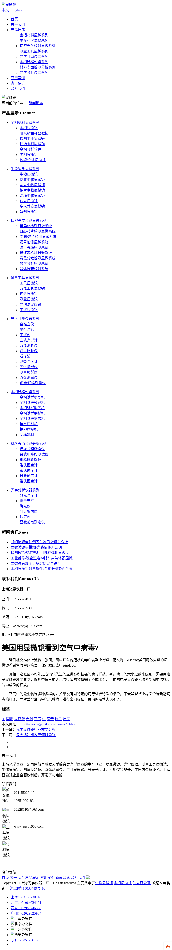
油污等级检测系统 (34, 247)
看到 (29, 719)
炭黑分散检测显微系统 (38, 258)
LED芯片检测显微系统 (38, 231)
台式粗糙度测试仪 (34, 454)
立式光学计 (29, 340)
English (16, 10)
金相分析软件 (30, 149)
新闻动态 (36, 103)
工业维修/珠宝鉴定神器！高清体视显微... (43, 558)
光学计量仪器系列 (34, 56)
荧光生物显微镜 (32, 185)
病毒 (50, 719)
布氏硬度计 (29, 470)
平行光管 (27, 329)
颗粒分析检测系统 (34, 263)
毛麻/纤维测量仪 (33, 383)
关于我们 (18, 24)
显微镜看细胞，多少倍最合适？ (36, 563)
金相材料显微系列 (34, 35)
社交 (66, 719)
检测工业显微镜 (32, 138)
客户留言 (18, 83)
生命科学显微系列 (34, 40)
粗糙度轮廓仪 (30, 460)
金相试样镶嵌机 (32, 419)
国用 (9, 719)
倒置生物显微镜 (32, 180)
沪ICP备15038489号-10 (27, 888)
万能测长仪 (29, 345)
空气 (37, 719)
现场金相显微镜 (32, 144)
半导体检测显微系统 (36, 226)
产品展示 (18, 30)
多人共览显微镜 (32, 206)
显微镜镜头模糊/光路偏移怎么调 (36, 547)
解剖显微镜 (29, 212)
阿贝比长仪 (29, 351)
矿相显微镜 (29, 155)
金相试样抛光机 (32, 408)
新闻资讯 (63, 878)
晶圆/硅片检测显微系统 (38, 237)
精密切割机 (29, 424)
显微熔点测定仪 (32, 522)
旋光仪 (25, 506)
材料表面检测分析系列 (38, 67)
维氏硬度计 (29, 481)
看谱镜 (25, 356)
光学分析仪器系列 (34, 72)
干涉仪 (25, 335)
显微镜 (19, 719)
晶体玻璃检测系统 (34, 269)
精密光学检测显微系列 (38, 46)
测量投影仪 (29, 372)
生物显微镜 (29, 174)
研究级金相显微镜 (34, 133)
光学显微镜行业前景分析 (36, 729)
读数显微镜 (29, 294)
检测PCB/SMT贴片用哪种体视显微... (39, 553)
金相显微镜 (29, 128)
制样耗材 (27, 435)
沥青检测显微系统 (34, 242)
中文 (5, 10)
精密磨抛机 (29, 429)
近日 (58, 719)
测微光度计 (29, 361)
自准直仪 (27, 324)
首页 (14, 19)
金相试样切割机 (32, 397)
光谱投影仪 (29, 367)
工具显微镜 (29, 283)
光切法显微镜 (30, 304)
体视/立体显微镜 (33, 160)
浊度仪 (25, 517)
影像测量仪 (29, 378)
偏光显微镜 (29, 201)
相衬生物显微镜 (32, 190)
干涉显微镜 (29, 310)
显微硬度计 (29, 476)
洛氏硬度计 (29, 465)
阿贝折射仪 (29, 511)
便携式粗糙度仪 (32, 449)
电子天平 (27, 501)
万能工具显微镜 (32, 288)
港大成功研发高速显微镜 (36, 735)
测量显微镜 (29, 299)
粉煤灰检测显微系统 (36, 253)
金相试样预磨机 (32, 403)
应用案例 (18, 78)
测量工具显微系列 (34, 51)
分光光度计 (29, 495)
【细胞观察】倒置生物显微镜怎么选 (39, 542)
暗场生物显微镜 (32, 196)
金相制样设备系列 (34, 62)
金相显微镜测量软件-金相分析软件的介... (43, 569)
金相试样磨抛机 (32, 413)
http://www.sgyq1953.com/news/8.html (47, 724)
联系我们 (18, 89)
